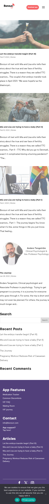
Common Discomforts (12, 398)
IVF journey (8, 409)
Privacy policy (28, 500)
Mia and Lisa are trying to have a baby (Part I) (21, 200)
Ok (17, 500)
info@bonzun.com (10, 423)
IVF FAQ (6, 402)
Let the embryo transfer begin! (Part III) (18, 54)
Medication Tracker (11, 394)
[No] (45, 494)
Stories (13, 57)
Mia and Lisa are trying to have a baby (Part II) (21, 127)
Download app (33, 7)
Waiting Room (9, 406)
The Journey (5, 273)
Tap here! (7, 430)
